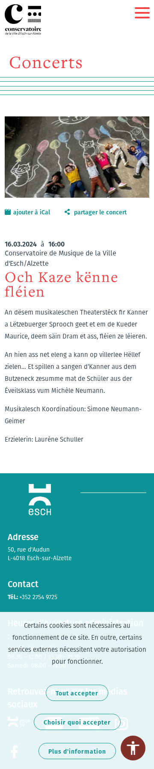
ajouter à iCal (31, 212)
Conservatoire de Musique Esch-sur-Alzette (24, 19)
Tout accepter (77, 693)
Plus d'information (77, 751)
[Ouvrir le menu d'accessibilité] (133, 748)
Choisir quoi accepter (77, 722)
